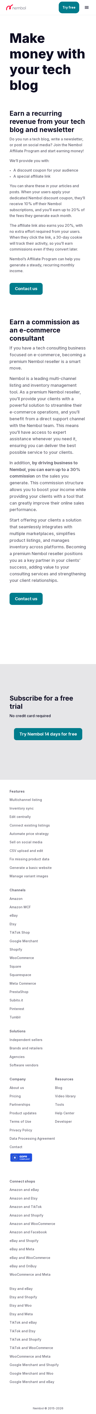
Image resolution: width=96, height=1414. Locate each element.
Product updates (23, 1113)
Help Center (64, 1113)
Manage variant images (29, 876)
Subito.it (16, 1000)
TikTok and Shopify (25, 1339)
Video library (65, 1096)
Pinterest (17, 1009)
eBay (14, 915)
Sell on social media (26, 842)
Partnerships (20, 1104)
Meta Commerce (23, 983)
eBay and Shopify (24, 1241)
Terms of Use (20, 1121)
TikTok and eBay (23, 1322)
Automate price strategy (29, 834)
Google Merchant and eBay (32, 1382)
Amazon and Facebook (28, 1232)
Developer (63, 1121)
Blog (58, 1088)
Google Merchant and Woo (31, 1373)
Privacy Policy (21, 1130)
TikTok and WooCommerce (31, 1348)
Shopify (16, 949)
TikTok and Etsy (22, 1331)
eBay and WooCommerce (30, 1258)
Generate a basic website (31, 868)
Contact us (26, 288)
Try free (68, 7)
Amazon (16, 899)
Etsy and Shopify (23, 1297)
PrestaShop (19, 992)
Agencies (17, 1057)
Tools (59, 1104)
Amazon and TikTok (26, 1207)
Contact (16, 1147)
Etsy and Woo (21, 1305)
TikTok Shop (20, 932)
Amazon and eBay (24, 1190)
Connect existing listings (30, 825)
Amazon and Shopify (26, 1215)
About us (17, 1088)
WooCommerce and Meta (30, 1274)
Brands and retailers (26, 1048)
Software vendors (24, 1065)
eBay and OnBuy (23, 1266)
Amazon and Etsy (24, 1198)
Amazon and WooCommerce (32, 1224)
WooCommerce (22, 958)
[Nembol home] (26, 7)
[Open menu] (86, 7)
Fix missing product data (29, 859)
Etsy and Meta (21, 1314)
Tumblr (15, 1017)
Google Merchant (24, 941)
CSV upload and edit (26, 851)
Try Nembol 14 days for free (48, 734)
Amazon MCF (20, 907)
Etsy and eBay (21, 1289)
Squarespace (20, 975)
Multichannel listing (26, 800)
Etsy (13, 924)
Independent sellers (26, 1040)
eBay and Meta (22, 1249)
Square (15, 966)
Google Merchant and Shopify (34, 1365)
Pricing (15, 1096)
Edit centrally (20, 817)
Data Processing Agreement (32, 1138)
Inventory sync (22, 808)
